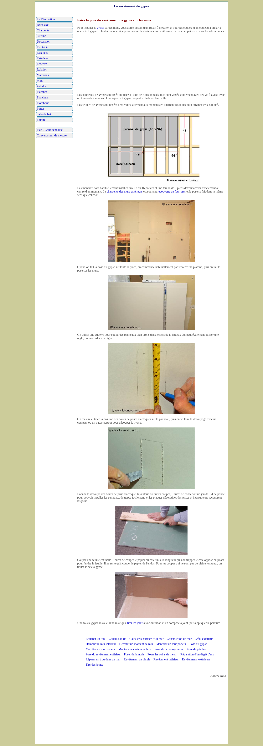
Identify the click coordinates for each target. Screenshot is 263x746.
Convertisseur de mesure (52, 135)
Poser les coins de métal (161, 654)
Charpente (43, 30)
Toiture (41, 119)
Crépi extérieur (204, 638)
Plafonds (42, 91)
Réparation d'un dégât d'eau (197, 654)
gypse (100, 27)
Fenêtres (42, 64)
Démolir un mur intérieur (101, 644)
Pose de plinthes (196, 649)
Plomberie (43, 103)
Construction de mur (179, 638)
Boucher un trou (96, 638)
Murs (40, 80)
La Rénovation (46, 19)
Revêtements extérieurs (196, 659)
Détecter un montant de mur (136, 644)
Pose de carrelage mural (169, 649)
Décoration (43, 41)
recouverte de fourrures (171, 191)
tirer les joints (135, 623)
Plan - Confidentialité (50, 129)
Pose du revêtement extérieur (103, 654)
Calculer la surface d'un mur (146, 638)
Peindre (41, 86)
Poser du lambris (134, 654)
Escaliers (42, 52)
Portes (40, 108)
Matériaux (43, 75)
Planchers (43, 97)
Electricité (43, 47)
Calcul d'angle (117, 638)
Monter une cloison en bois (134, 649)
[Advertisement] (151, 63)
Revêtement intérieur (166, 659)
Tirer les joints (94, 664)
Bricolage (43, 24)
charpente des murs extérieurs (124, 191)
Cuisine (41, 36)
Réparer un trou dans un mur (103, 659)
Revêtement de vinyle (137, 659)
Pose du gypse (198, 644)
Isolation (42, 69)
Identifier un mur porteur (171, 644)
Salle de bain (44, 114)
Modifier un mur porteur (100, 649)
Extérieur (42, 58)
